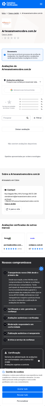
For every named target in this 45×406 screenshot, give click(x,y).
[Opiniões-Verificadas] (10, 4)
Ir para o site (14, 209)
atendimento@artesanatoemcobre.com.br (20, 196)
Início (4, 13)
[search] (27, 118)
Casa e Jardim (13, 13)
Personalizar (22, 401)
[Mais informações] (39, 361)
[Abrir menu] (41, 4)
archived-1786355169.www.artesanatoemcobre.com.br (22, 200)
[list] (22, 243)
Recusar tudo (22, 395)
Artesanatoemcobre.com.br (32, 13)
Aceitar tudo (22, 389)
